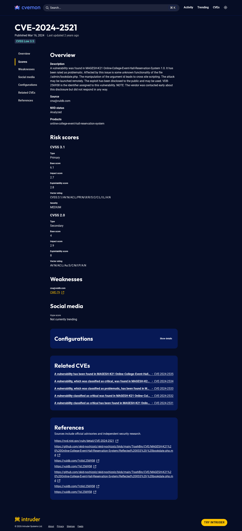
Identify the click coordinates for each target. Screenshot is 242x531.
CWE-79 (55, 292)
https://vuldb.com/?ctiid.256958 (74, 460)
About (51, 526)
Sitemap (71, 526)
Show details (166, 338)
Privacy (60, 526)
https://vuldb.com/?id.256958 (73, 466)
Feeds (80, 526)
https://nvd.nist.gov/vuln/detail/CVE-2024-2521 (84, 440)
